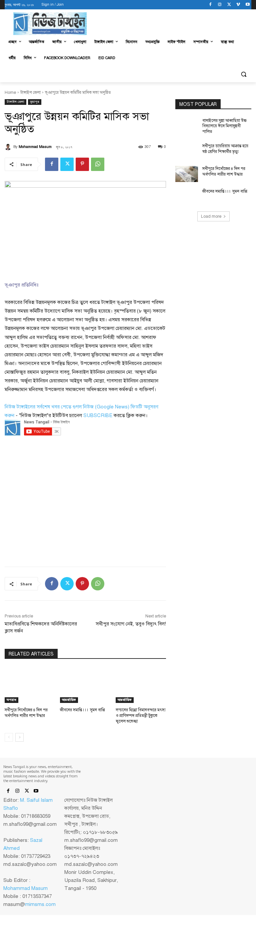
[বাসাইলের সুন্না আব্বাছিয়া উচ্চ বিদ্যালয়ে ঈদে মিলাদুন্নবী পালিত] (186, 126)
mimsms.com (40, 904)
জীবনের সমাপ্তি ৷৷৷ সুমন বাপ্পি (82, 710)
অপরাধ (11, 700)
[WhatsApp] (97, 164)
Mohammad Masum (35, 147)
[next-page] (19, 737)
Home (10, 92)
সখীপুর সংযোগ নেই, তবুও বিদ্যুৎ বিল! (131, 624)
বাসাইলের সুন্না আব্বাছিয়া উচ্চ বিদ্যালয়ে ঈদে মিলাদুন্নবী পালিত (224, 126)
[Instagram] (220, 5)
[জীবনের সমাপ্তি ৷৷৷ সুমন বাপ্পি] (85, 685)
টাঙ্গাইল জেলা (30, 92)
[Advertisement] (55, 501)
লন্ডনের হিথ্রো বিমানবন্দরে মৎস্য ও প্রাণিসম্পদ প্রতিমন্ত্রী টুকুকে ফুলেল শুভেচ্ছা (141, 716)
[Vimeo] (238, 5)
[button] (243, 74)
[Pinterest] (82, 164)
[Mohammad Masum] (9, 147)
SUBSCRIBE (97, 415)
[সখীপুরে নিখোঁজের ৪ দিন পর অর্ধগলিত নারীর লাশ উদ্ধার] (30, 685)
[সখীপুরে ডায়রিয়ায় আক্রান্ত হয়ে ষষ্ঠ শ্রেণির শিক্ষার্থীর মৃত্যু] (186, 151)
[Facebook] (210, 5)
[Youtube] (247, 5)
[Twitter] (229, 5)
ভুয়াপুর (34, 102)
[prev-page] (9, 737)
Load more (211, 216)
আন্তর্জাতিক (69, 700)
